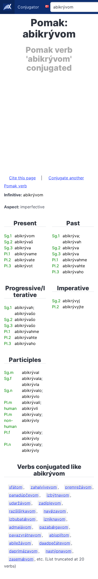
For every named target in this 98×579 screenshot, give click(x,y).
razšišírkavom (22, 511)
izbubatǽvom (22, 519)
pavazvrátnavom (25, 535)
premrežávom (78, 487)
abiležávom (20, 543)
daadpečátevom (54, 543)
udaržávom (19, 503)
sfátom (15, 487)
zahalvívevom (44, 487)
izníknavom (54, 519)
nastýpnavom (58, 551)
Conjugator (28, 6)
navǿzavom (55, 511)
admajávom (20, 527)
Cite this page (22, 177)
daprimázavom (23, 551)
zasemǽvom (21, 559)
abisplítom (59, 535)
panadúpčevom (23, 495)
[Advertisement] (49, 121)
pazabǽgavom (53, 527)
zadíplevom (50, 503)
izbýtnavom (58, 495)
